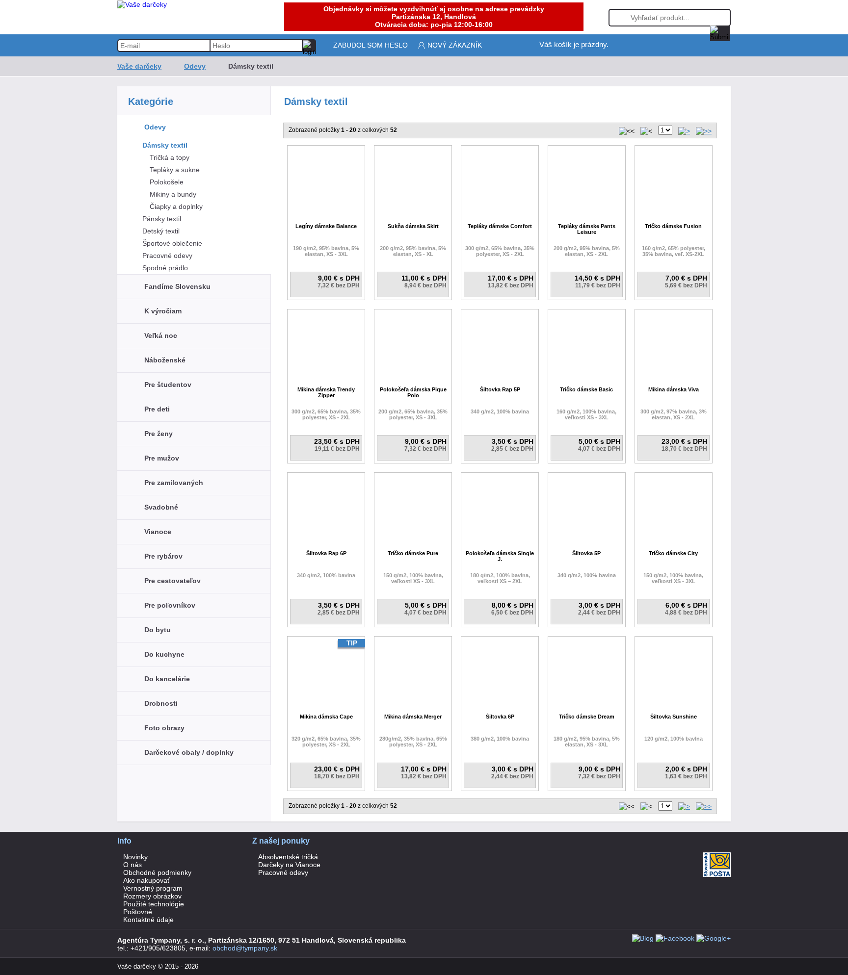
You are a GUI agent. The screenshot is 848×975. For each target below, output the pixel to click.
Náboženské (165, 360)
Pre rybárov (163, 556)
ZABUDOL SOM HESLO (370, 45)
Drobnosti (161, 703)
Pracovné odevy (167, 255)
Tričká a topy (169, 157)
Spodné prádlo (165, 268)
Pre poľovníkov (169, 605)
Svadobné (161, 507)
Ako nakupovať (146, 880)
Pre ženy (158, 433)
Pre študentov (167, 384)
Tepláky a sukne (175, 170)
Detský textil (161, 231)
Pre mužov (161, 458)
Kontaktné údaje (148, 920)
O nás (132, 865)
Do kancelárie (167, 679)
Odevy (195, 66)
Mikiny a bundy (173, 194)
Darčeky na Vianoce (289, 865)
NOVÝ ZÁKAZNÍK (454, 45)
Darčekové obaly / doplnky (189, 752)
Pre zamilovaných (173, 483)
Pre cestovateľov (172, 581)
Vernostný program (153, 888)
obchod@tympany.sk (244, 948)
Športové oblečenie (172, 243)
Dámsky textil (164, 145)
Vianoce (157, 532)
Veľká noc (160, 335)
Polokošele (167, 182)
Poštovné (137, 912)
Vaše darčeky (139, 66)
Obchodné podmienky (157, 872)
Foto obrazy (164, 728)
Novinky (135, 857)
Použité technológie (153, 904)
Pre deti (157, 409)
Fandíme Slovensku (177, 286)
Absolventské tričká (288, 857)
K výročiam (163, 311)
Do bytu (157, 630)
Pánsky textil (161, 219)
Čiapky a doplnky (176, 206)
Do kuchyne (164, 654)
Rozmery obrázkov (152, 896)
